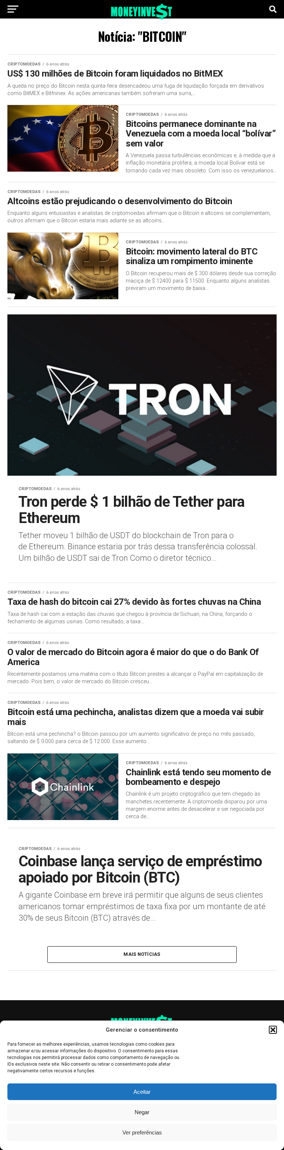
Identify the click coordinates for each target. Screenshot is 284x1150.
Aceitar (142, 1092)
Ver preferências (142, 1132)
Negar (142, 1112)
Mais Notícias (142, 954)
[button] (273, 1029)
